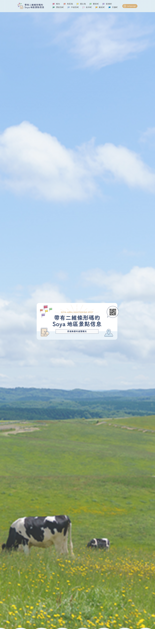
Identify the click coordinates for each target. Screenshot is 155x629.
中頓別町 (75, 7)
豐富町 (96, 4)
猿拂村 (109, 4)
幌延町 (102, 7)
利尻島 (70, 4)
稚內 (58, 4)
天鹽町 (115, 7)
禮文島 (83, 4)
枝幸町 (89, 7)
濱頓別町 (60, 7)
